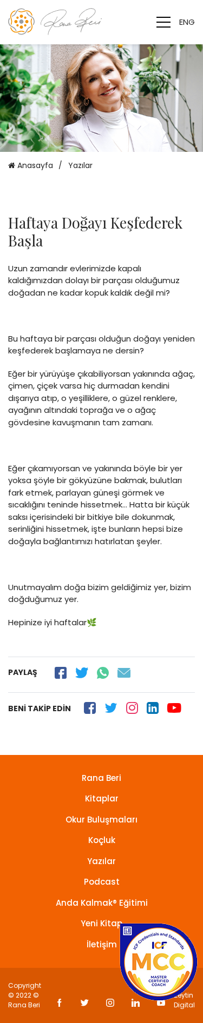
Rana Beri (101, 778)
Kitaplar (102, 798)
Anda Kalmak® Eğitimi (102, 902)
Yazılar (101, 861)
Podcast (102, 881)
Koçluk (101, 840)
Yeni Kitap (101, 923)
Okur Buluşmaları (101, 819)
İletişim (102, 944)
